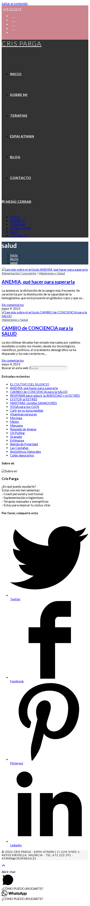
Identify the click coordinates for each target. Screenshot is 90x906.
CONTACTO (18, 236)
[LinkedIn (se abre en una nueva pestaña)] (13, 28)
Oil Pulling (17, 433)
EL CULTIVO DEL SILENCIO (29, 384)
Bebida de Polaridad (24, 444)
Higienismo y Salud (52, 273)
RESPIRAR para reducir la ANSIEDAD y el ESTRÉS (45, 395)
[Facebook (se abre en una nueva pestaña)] (13, 16)
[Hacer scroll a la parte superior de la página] (3, 865)
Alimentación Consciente (19, 273)
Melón (14, 422)
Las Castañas (19, 448)
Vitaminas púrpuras (23, 414)
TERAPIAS (17, 224)
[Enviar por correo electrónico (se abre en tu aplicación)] (12, 32)
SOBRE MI (17, 221)
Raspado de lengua (23, 429)
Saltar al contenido (15, 3)
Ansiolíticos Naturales (25, 451)
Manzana (16, 425)
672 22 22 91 (12, 9)
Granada (16, 436)
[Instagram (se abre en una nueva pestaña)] (13, 24)
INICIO (15, 217)
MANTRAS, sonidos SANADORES (33, 403)
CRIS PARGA (21, 43)
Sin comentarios (13, 305)
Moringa (16, 418)
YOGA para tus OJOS (24, 407)
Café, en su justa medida (26, 410)
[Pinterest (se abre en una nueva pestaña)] (13, 20)
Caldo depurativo (22, 455)
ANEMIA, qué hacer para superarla (38, 282)
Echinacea (17, 440)
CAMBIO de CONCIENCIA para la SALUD (39, 392)
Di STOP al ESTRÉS (23, 399)
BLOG (14, 232)
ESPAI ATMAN (20, 228)
